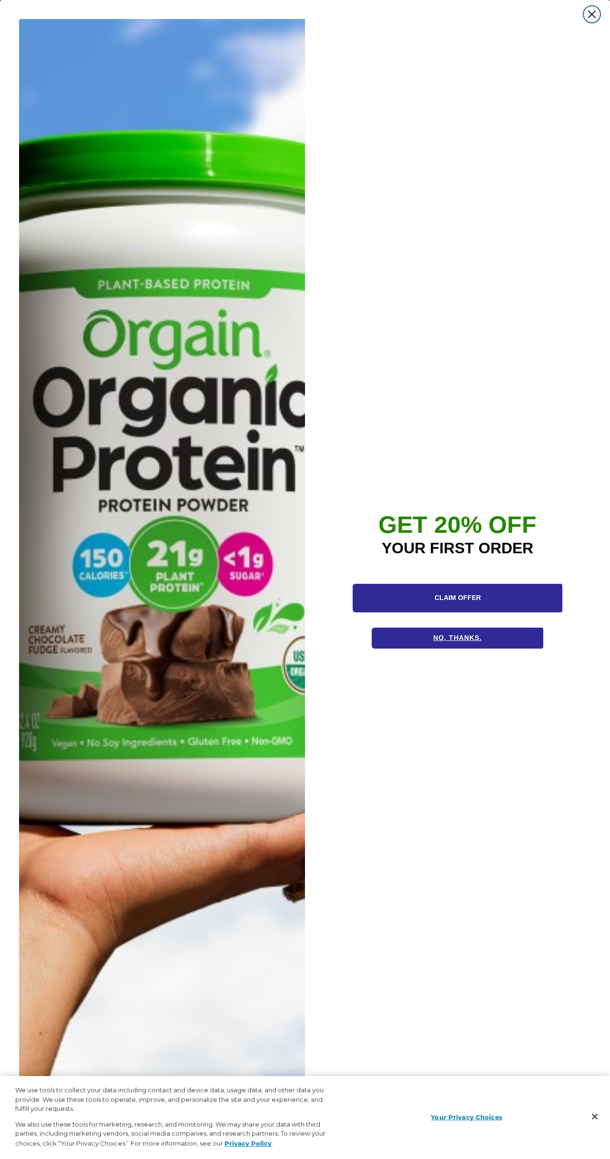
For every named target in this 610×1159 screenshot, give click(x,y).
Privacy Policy (248, 1143)
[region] (305, 1117)
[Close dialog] (591, 14)
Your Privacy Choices (466, 1117)
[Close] (594, 1116)
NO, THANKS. (457, 637)
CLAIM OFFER (458, 597)
